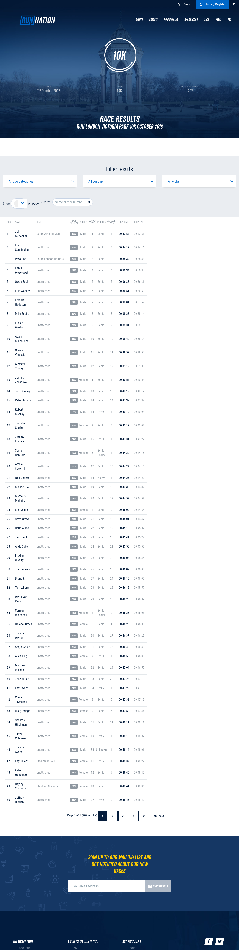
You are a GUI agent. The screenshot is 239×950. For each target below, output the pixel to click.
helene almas (23, 624)
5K (75, 948)
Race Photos (191, 20)
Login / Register (215, 4)
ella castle (21, 510)
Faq (229, 20)
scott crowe (22, 519)
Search (188, 4)
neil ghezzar (22, 478)
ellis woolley (22, 291)
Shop (206, 20)
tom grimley (22, 391)
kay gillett (21, 761)
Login (131, 948)
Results (153, 20)
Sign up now (160, 886)
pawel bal (21, 259)
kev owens (21, 688)
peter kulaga (23, 400)
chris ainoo (22, 528)
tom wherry (22, 587)
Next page (160, 816)
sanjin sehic (22, 647)
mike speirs (22, 313)
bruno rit (20, 578)
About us (24, 948)
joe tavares (22, 569)
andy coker (22, 546)
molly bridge (22, 711)
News (218, 20)
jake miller (22, 679)
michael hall (22, 487)
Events (139, 20)
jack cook (21, 537)
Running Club (171, 20)
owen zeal (21, 281)
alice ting (21, 656)
